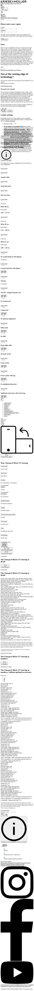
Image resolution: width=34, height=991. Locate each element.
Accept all (10, 111)
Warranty (15, 865)
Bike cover (14, 3)
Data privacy (23, 984)
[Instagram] (17, 882)
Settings (4, 111)
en (29, 986)
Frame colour (7, 403)
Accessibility (30, 984)
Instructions (10, 865)
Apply (6, 168)
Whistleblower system (6, 986)
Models (3, 17)
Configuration (4, 546)
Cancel (3, 138)
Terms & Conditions (15, 984)
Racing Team (27, 863)
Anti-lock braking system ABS (11, 412)
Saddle (2, 507)
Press (20, 864)
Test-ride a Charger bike (6, 549)
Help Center (21, 865)
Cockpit (6, 406)
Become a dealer (15, 864)
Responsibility (4, 863)
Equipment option (8, 411)
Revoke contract (24, 986)
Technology (4, 865)
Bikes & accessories (6, 3)
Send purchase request (6, 456)
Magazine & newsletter (14, 863)
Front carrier (7, 414)
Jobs (23, 864)
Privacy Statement (10, 121)
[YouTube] (17, 972)
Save (8, 138)
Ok (2, 67)
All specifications (5, 567)
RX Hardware (4, 535)
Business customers (6, 864)
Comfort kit (6, 409)
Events (22, 863)
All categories (4, 664)
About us (19, 3)
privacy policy (22, 106)
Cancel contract (16, 986)
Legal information (5, 984)
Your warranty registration (11, 17)
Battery (6, 408)
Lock (5, 416)
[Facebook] (17, 930)
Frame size (7, 404)
